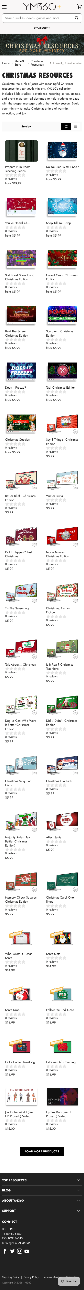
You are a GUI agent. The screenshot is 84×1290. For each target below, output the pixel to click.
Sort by (26, 126)
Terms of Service (52, 1277)
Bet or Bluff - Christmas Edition (20, 498)
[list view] (75, 126)
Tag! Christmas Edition (60, 387)
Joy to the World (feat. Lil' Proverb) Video (19, 1114)
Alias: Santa (53, 837)
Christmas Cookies (17, 439)
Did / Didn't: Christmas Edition (61, 722)
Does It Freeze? (15, 387)
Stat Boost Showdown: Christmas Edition (19, 277)
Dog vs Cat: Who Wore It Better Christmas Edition (20, 724)
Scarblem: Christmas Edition (59, 333)
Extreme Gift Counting (61, 1062)
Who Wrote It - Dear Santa (18, 956)
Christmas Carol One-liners (60, 899)
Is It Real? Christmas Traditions (59, 666)
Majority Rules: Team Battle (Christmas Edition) (18, 841)
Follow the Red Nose (60, 1010)
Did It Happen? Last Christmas (18, 554)
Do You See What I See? (62, 167)
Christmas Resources (37, 63)
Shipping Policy (10, 1277)
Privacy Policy (31, 1277)
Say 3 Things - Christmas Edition (62, 441)
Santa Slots (53, 954)
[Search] (76, 18)
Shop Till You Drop (58, 223)
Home (6, 63)
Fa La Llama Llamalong (20, 1062)
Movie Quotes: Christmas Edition (57, 554)
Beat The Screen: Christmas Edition (16, 333)
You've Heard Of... (17, 223)
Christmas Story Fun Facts (18, 783)
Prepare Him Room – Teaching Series (19, 169)
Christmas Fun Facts (59, 781)
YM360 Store (19, 63)
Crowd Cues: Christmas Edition (61, 277)
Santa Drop (12, 1010)
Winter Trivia (54, 496)
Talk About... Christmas (20, 664)
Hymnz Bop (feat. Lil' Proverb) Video (60, 1114)
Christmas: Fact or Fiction (58, 610)
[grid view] (66, 126)
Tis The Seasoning (17, 608)
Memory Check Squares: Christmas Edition (21, 899)
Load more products (42, 1151)
